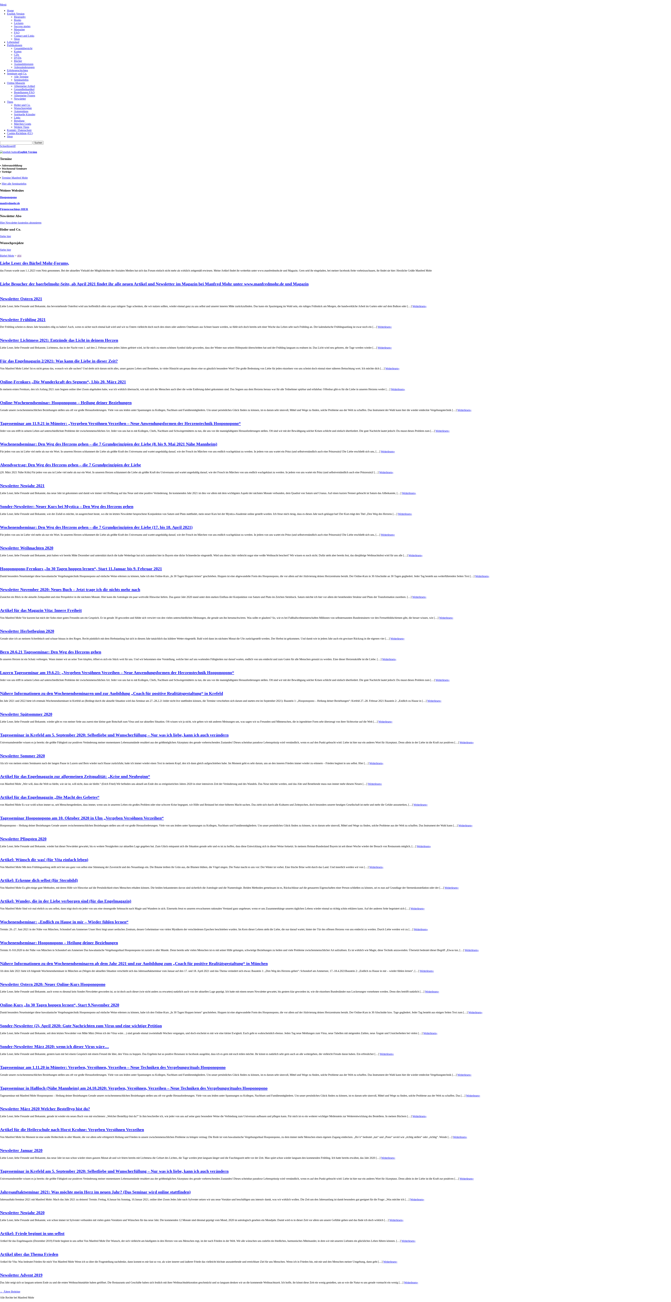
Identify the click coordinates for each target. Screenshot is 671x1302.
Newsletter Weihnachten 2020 (26, 548)
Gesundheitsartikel (24, 89)
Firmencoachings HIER (14, 209)
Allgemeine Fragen (24, 95)
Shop (17, 38)
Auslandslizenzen (23, 64)
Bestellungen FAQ (24, 92)
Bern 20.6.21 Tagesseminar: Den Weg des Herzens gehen (50, 652)
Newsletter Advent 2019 (21, 1275)
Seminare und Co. (17, 73)
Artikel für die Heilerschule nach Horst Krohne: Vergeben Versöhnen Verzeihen (72, 1129)
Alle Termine (21, 76)
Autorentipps (21, 111)
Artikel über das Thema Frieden (29, 1254)
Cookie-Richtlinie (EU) (20, 133)
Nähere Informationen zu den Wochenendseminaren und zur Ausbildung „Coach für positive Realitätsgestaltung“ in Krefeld (111, 693)
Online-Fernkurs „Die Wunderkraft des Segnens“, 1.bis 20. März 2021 (63, 382)
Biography (20, 16)
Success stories (22, 26)
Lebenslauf (13, 42)
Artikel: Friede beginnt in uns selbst (32, 1233)
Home (10, 10)
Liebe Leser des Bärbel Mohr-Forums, (34, 263)
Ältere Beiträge (10, 1291)
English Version (15, 13)
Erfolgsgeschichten (17, 70)
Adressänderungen (24, 67)
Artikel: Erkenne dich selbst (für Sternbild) (39, 880)
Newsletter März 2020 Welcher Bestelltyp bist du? (45, 1109)
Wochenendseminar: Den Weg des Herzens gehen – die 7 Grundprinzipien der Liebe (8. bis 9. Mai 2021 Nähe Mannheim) (108, 444)
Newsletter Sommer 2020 (22, 756)
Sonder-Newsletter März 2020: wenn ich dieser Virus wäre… (54, 1046)
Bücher (18, 60)
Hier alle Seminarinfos (14, 183)
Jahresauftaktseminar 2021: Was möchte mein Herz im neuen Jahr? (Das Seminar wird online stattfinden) (95, 1192)
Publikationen (14, 45)
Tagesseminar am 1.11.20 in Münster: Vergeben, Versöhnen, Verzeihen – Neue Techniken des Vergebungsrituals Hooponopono (113, 1067)
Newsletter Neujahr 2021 (22, 485)
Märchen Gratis (22, 123)
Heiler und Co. (22, 105)
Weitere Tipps (21, 127)
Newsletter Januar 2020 (21, 1150)
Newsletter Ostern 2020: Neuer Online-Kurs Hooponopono (52, 984)
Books (17, 20)
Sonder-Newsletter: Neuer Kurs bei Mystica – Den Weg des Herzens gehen (66, 506)
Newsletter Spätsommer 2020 (26, 714)
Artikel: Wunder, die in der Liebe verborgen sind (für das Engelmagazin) (65, 901)
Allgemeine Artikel (24, 86)
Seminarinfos (21, 79)
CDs (16, 54)
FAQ (17, 32)
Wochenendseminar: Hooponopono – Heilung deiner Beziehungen (59, 942)
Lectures (18, 23)
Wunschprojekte (23, 108)
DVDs (17, 57)
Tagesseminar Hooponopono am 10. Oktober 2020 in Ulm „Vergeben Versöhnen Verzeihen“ (82, 818)
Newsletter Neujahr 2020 (22, 1212)
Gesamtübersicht (23, 48)
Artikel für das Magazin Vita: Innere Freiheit (41, 610)
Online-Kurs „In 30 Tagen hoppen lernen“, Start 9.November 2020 (59, 1005)
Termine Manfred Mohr (15, 177)
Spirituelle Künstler (24, 114)
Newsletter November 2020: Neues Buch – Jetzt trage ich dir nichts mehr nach (70, 589)
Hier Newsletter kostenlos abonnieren (20, 222)
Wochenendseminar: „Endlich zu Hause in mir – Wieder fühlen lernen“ (64, 922)
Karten (17, 51)
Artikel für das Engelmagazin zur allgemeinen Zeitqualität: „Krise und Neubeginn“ (75, 776)
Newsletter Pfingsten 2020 (23, 839)
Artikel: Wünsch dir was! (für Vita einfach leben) (44, 859)
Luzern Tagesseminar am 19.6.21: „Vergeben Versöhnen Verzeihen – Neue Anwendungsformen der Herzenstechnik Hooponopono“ (117, 672)
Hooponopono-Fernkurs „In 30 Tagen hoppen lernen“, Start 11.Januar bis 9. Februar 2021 (81, 568)
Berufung (19, 120)
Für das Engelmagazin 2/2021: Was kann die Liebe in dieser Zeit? (59, 361)
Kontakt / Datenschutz (19, 130)
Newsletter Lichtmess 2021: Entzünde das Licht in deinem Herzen (59, 340)
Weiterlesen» (419, 306)
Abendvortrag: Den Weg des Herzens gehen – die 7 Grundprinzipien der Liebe (70, 465)
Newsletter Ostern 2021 (21, 299)
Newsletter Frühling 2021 (23, 319)
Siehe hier (5, 236)
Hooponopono (8, 197)
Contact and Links (24, 35)
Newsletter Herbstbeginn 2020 (27, 631)
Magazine (19, 29)
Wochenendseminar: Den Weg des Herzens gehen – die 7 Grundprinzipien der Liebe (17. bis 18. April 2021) (96, 527)
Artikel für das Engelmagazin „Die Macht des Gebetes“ (49, 797)
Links (17, 117)
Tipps (10, 101)
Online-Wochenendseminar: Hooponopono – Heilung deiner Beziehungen (66, 402)
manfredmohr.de (10, 203)
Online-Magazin (16, 82)
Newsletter (20, 98)
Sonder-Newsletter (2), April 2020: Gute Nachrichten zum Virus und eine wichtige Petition (81, 1025)
